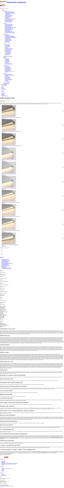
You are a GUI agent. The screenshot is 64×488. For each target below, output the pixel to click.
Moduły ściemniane (8, 70)
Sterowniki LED (5, 34)
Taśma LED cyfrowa (8, 16)
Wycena (3, 86)
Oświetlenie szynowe (8, 49)
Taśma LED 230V (7, 17)
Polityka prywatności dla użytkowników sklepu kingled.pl (10, 463)
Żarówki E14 (7, 59)
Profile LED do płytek (5, 264)
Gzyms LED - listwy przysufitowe (6, 268)
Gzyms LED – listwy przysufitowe (10, 32)
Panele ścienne (7, 41)
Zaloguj (3, 473)
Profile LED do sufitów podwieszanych (10, 18)
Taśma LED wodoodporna (9, 15)
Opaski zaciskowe (7, 81)
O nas (2, 89)
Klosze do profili (7, 30)
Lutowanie (6, 80)
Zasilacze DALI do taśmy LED (9, 20)
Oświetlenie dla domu (6, 82)
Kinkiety (6, 47)
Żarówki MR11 (7, 61)
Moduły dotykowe (7, 67)
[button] (63, 111)
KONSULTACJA (4, 84)
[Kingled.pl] (5, 458)
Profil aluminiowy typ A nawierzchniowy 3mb (8, 145)
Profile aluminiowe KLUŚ (5, 259)
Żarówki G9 (7, 62)
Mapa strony (3, 461)
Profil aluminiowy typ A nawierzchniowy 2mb (8, 131)
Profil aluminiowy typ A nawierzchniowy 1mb (8, 117)
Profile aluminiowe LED (8, 24)
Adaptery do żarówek (8, 63)
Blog (2, 87)
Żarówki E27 (7, 58)
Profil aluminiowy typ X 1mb (6, 159)
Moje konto (3, 474)
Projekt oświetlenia (4, 85)
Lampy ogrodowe (7, 52)
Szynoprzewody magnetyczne (9, 48)
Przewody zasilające (8, 76)
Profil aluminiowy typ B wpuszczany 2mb (8, 216)
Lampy (4, 43)
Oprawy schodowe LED (8, 79)
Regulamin (3, 462)
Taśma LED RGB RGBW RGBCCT (10, 13)
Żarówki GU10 (7, 60)
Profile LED (5, 23)
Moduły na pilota (7, 69)
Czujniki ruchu (7, 42)
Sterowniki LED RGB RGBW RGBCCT (11, 37)
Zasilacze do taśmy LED (8, 74)
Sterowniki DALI (7, 38)
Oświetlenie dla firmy (6, 83)
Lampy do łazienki (7, 50)
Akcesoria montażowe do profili (6, 267)
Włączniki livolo (5, 65)
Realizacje (3, 88)
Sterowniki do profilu (8, 39)
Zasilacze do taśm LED (8, 19)
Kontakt (3, 464)
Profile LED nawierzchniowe (6, 260)
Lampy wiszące (7, 44)
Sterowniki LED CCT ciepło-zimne (10, 36)
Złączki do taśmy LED (8, 21)
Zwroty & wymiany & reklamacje (6, 468)
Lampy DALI (7, 54)
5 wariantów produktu (18, 117)
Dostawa (3, 91)
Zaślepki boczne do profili (8, 31)
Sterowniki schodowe (8, 40)
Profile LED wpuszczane (8, 25)
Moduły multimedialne (8, 68)
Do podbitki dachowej (8, 51)
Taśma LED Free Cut (8, 14)
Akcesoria (4, 73)
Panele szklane (7, 66)
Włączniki (6, 75)
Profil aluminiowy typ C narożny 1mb (7, 244)
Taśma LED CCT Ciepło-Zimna (9, 12)
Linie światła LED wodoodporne (8, 56)
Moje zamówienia (4, 475)
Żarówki (4, 57)
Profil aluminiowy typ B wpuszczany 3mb (8, 230)
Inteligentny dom (7, 78)
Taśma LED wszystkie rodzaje (9, 11)
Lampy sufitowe (7, 45)
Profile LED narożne (8, 26)
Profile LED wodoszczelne (9, 29)
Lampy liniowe (7, 46)
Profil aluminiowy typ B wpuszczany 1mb (8, 202)
